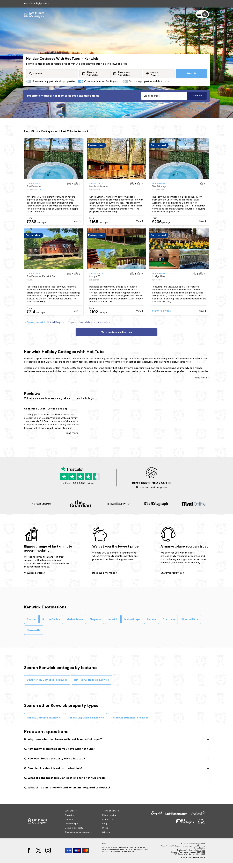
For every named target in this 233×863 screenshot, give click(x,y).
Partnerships (71, 823)
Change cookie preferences (78, 832)
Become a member (104, 572)
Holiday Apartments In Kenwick (129, 717)
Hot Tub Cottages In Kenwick (91, 679)
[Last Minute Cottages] (34, 14)
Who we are (71, 810)
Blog (104, 823)
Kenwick (113, 619)
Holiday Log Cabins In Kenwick (86, 717)
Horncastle (33, 629)
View (76, 221)
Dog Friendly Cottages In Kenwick (47, 679)
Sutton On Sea (51, 619)
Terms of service (110, 810)
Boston (31, 619)
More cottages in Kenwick (116, 332)
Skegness (95, 619)
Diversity (69, 815)
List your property (74, 827)
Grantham (169, 619)
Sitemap (106, 832)
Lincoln (151, 619)
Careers (69, 819)
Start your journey (172, 572)
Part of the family (36, 3)
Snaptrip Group (198, 857)
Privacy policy (109, 815)
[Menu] (202, 14)
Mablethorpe (132, 619)
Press (105, 827)
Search (191, 73)
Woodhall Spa (189, 619)
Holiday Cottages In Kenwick (44, 717)
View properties (34, 572)
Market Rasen (75, 619)
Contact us (107, 819)
